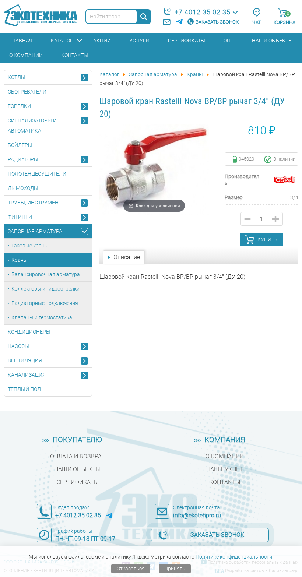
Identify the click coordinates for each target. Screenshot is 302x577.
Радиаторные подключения (44, 303)
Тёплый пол (24, 389)
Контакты (74, 55)
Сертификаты (186, 40)
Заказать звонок (217, 22)
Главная (20, 40)
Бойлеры (20, 145)
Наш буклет (224, 469)
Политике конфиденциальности (234, 557)
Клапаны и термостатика (41, 317)
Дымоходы (23, 188)
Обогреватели (27, 92)
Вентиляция (25, 360)
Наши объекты (272, 40)
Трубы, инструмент (35, 202)
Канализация (27, 375)
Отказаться (131, 568)
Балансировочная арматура (45, 274)
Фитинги (20, 217)
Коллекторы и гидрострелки (45, 289)
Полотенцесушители (37, 174)
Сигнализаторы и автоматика (32, 125)
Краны (19, 260)
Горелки (19, 106)
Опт (228, 40)
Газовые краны (30, 246)
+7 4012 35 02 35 (203, 12)
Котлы (16, 77)
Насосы (18, 346)
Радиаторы (23, 159)
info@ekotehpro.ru (197, 515)
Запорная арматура (35, 231)
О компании (26, 55)
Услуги (139, 40)
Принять (174, 568)
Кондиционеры (29, 332)
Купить (267, 239)
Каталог (62, 40)
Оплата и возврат (77, 456)
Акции (102, 40)
